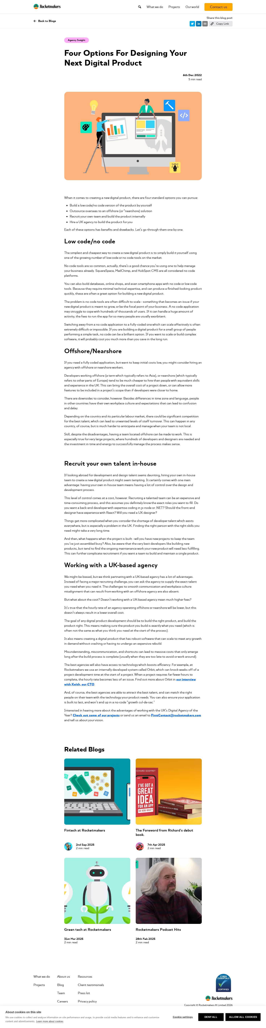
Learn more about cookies (49, 1021)
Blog (60, 985)
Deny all (210, 1017)
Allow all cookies (243, 1017)
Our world (192, 7)
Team (61, 993)
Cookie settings (183, 1017)
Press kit (84, 993)
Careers (62, 1001)
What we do (155, 7)
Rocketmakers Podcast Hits (158, 929)
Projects (174, 7)
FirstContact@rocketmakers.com (176, 715)
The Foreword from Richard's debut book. (164, 832)
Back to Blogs (47, 21)
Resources (85, 977)
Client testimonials (91, 985)
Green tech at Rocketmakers (87, 929)
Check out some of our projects (96, 715)
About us (63, 977)
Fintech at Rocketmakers (84, 830)
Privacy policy (87, 1001)
